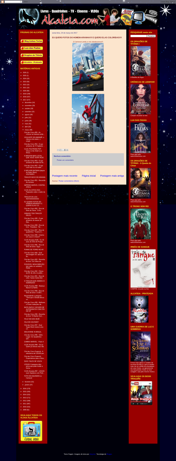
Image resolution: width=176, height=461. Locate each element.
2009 (25, 410)
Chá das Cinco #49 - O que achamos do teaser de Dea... (33, 220)
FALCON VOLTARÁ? (31, 322)
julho (26, 117)
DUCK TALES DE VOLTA (33, 361)
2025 (25, 75)
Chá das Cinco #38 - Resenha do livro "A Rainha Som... (34, 315)
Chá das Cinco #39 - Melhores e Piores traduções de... (34, 303)
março (27, 130)
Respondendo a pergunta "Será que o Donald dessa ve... (34, 297)
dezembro (28, 102)
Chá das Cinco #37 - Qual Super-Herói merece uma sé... (33, 327)
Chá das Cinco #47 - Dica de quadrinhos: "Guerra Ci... (34, 231)
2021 (25, 88)
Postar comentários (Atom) (69, 181)
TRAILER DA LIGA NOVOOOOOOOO (31, 198)
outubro (27, 108)
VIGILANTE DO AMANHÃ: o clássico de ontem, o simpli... (34, 139)
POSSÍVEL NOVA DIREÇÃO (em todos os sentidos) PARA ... (34, 266)
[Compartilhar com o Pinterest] (67, 150)
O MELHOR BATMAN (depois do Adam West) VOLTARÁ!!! (34, 172)
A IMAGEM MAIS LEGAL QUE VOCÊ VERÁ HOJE (34, 157)
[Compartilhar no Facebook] (65, 150)
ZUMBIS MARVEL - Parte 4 (34, 342)
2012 (25, 401)
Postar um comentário (65, 160)
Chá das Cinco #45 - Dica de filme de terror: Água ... (34, 246)
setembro (28, 111)
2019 (25, 94)
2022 (25, 85)
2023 (25, 82)
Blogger (109, 454)
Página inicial (89, 175)
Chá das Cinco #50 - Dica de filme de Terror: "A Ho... (34, 209)
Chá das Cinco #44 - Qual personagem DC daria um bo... (34, 254)
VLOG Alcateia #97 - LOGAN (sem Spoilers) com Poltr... (34, 372)
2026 (25, 72)
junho (27, 121)
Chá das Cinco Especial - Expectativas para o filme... (34, 357)
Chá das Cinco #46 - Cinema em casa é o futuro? (34, 236)
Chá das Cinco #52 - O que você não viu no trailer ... (33, 166)
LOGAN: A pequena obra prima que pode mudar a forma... (33, 366)
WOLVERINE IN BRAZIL (32, 332)
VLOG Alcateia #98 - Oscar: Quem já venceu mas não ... (34, 346)
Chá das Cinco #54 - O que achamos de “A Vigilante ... (34, 145)
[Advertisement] (95, 170)
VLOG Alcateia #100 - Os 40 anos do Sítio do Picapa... (34, 241)
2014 (25, 394)
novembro (28, 105)
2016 (25, 388)
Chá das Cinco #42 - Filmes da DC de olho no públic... (34, 272)
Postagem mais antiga (112, 175)
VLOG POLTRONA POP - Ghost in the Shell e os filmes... (33, 151)
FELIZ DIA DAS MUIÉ (32, 319)
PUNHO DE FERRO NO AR (33, 250)
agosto (27, 114)
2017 (25, 100)
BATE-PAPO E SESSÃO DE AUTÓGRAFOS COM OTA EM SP (34, 309)
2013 (25, 398)
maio (27, 124)
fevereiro (28, 382)
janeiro (27, 385)
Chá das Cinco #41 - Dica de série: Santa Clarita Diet (34, 277)
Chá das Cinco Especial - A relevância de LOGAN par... (34, 352)
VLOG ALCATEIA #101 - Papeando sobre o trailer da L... (34, 192)
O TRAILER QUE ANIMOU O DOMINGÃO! (34, 282)
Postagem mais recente (64, 175)
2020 (25, 91)
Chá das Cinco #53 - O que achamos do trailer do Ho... (34, 162)
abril (26, 127)
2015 (25, 391)
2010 (25, 407)
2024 (25, 78)
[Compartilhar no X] (63, 150)
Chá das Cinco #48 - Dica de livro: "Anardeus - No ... (34, 226)
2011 (25, 404)
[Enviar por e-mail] (58, 150)
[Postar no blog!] (60, 150)
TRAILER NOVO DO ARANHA (34, 177)
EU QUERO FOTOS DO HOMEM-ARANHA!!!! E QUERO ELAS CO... (33, 203)
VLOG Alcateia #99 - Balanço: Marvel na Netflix (34, 287)
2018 (25, 97)
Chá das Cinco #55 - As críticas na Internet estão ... (34, 133)
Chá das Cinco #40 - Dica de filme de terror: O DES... (34, 292)
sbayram (93, 454)
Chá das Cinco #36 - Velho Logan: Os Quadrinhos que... (33, 337)
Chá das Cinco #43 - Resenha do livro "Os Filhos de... (34, 260)
